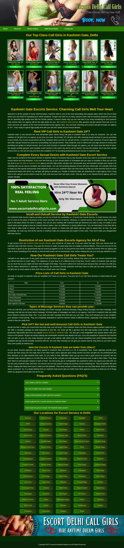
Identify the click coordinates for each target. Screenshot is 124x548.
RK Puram (82, 494)
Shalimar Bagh (100, 441)
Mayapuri (63, 470)
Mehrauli (63, 482)
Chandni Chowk (28, 464)
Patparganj (82, 470)
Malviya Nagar (63, 464)
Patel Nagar (82, 464)
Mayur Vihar (63, 476)
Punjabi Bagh (82, 482)
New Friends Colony (82, 441)
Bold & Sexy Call (15, 67)
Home (5, 29)
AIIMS (28, 424)
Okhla (82, 447)
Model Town (63, 488)
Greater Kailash (46, 459)
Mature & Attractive (108, 97)
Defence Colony (28, 499)
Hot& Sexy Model (90, 67)
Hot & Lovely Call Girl (34, 67)
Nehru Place (82, 435)
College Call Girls (71, 67)
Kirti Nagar (63, 441)
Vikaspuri (100, 499)
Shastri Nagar (100, 447)
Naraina (82, 424)
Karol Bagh (63, 429)
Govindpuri (46, 453)
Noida (82, 511)
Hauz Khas (46, 482)
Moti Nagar (63, 494)
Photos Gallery (32, 29)
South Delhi (100, 453)
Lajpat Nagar (63, 447)
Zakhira (100, 505)
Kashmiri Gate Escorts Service (39, 243)
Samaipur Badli (100, 424)
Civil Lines (28, 482)
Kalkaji (46, 505)
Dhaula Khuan (46, 418)
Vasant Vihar (100, 494)
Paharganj (82, 453)
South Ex (100, 459)
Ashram (28, 441)
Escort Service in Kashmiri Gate (55, 333)
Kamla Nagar (63, 424)
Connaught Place (28, 488)
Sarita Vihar (100, 429)
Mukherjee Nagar (63, 499)
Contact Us (69, 29)
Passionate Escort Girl (71, 99)
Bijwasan (28, 453)
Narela (82, 429)
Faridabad (27, 511)
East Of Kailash (46, 435)
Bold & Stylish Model (53, 67)
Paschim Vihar (82, 459)
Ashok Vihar (28, 435)
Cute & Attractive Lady (15, 97)
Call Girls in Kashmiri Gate (30, 163)
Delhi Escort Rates (51, 29)
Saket (100, 418)
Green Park (46, 470)
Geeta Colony (46, 447)
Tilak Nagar (100, 470)
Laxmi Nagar (63, 453)
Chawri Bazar (28, 476)
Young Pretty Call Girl (90, 97)
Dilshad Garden (46, 424)
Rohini (82, 499)
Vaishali (100, 482)
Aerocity (28, 418)
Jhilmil (46, 499)
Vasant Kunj (100, 488)
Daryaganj (28, 494)
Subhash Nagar (100, 464)
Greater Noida (46, 464)
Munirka (63, 505)
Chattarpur (28, 470)
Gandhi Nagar (46, 441)
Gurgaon (63, 511)
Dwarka (46, 429)
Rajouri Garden (82, 488)
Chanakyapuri (28, 459)
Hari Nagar (46, 476)
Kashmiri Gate (63, 435)
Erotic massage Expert (108, 67)
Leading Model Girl (34, 99)
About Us (17, 29)
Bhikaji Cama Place (28, 447)
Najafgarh (82, 418)
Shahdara (100, 435)
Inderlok (46, 488)
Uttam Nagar (100, 476)
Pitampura (82, 476)
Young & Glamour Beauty (52, 97)
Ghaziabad (46, 511)
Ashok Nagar (27, 429)
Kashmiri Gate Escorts (69, 122)
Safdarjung (82, 505)
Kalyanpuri (63, 418)
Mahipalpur (63, 459)
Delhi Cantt (28, 505)
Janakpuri (46, 494)
